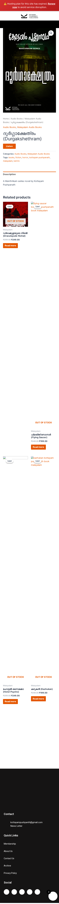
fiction (18, 157)
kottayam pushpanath (39, 157)
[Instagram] (6, 892)
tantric (17, 161)
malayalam (8, 161)
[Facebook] (22, 892)
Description (9, 174)
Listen (9, 146)
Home (6, 118)
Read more (10, 245)
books (11, 157)
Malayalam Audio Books (29, 127)
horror (25, 157)
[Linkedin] (37, 892)
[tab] (29, 174)
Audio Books (17, 118)
